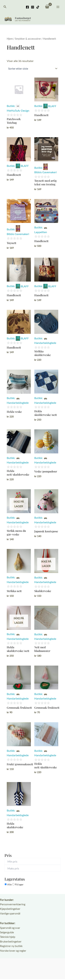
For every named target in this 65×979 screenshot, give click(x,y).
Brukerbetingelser (10, 941)
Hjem (10, 38)
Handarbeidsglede (45, 342)
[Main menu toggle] (58, 6)
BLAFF (52, 106)
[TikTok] (37, 7)
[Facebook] (27, 7)
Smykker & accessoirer (28, 38)
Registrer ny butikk (11, 946)
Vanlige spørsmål (10, 913)
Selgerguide (7, 932)
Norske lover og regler (13, 950)
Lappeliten (40, 232)
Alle (9, 884)
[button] (5, 7)
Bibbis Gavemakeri (45, 172)
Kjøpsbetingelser (10, 908)
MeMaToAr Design (18, 110)
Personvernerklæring (12, 904)
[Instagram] (32, 7)
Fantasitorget (23, 18)
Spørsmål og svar (10, 927)
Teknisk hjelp (7, 936)
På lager (19, 884)
